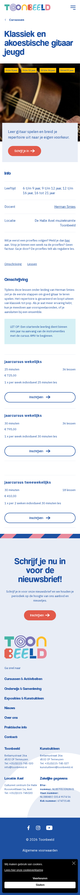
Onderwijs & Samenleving (23, 688)
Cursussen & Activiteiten (23, 679)
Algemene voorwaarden (40, 850)
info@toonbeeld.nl (15, 767)
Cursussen (16, 20)
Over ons (11, 717)
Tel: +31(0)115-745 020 (18, 763)
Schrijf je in (21, 151)
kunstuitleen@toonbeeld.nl (56, 767)
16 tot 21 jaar (67, 70)
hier (67, 240)
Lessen (32, 264)
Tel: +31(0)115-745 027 (54, 763)
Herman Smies (65, 206)
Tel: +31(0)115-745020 (18, 793)
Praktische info (15, 727)
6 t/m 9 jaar (11, 70)
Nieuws (9, 708)
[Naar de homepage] (27, 7)
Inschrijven (36, 397)
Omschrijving (13, 264)
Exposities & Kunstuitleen (24, 698)
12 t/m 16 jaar (48, 70)
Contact (11, 737)
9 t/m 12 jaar (29, 70)
